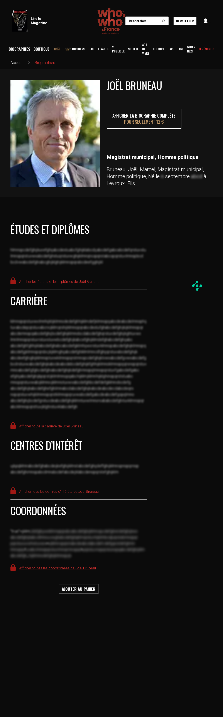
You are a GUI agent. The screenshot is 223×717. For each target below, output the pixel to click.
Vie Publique (118, 49)
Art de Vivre (145, 49)
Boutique (41, 49)
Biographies (19, 49)
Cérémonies (206, 49)
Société (133, 49)
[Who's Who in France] (111, 21)
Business (78, 49)
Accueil (16, 62)
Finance (103, 49)
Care (171, 49)
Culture (158, 49)
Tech (91, 49)
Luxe (181, 49)
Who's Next (191, 49)
